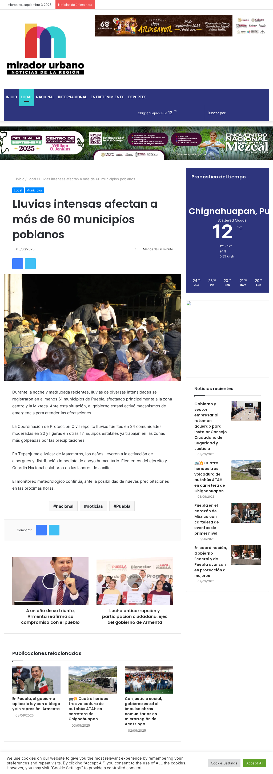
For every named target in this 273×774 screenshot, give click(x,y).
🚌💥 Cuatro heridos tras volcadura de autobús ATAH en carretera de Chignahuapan (88, 709)
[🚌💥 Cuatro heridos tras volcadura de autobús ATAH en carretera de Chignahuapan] (93, 680)
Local (26, 97)
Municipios (34, 190)
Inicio (11, 97)
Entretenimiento (108, 97)
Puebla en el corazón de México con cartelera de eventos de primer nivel (206, 519)
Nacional (45, 97)
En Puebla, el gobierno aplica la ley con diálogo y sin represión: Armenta (36, 703)
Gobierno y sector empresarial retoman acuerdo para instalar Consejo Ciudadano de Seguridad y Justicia (210, 426)
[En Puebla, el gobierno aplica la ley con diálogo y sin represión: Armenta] (36, 680)
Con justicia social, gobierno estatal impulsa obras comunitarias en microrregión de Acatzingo (143, 711)
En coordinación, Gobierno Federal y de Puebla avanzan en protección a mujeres (210, 561)
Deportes (137, 97)
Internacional (72, 97)
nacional (64, 506)
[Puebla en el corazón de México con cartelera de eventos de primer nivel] (246, 513)
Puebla (123, 506)
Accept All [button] (254, 763)
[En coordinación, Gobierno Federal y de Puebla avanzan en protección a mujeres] (246, 555)
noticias (95, 506)
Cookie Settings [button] (224, 763)
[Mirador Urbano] (45, 49)
